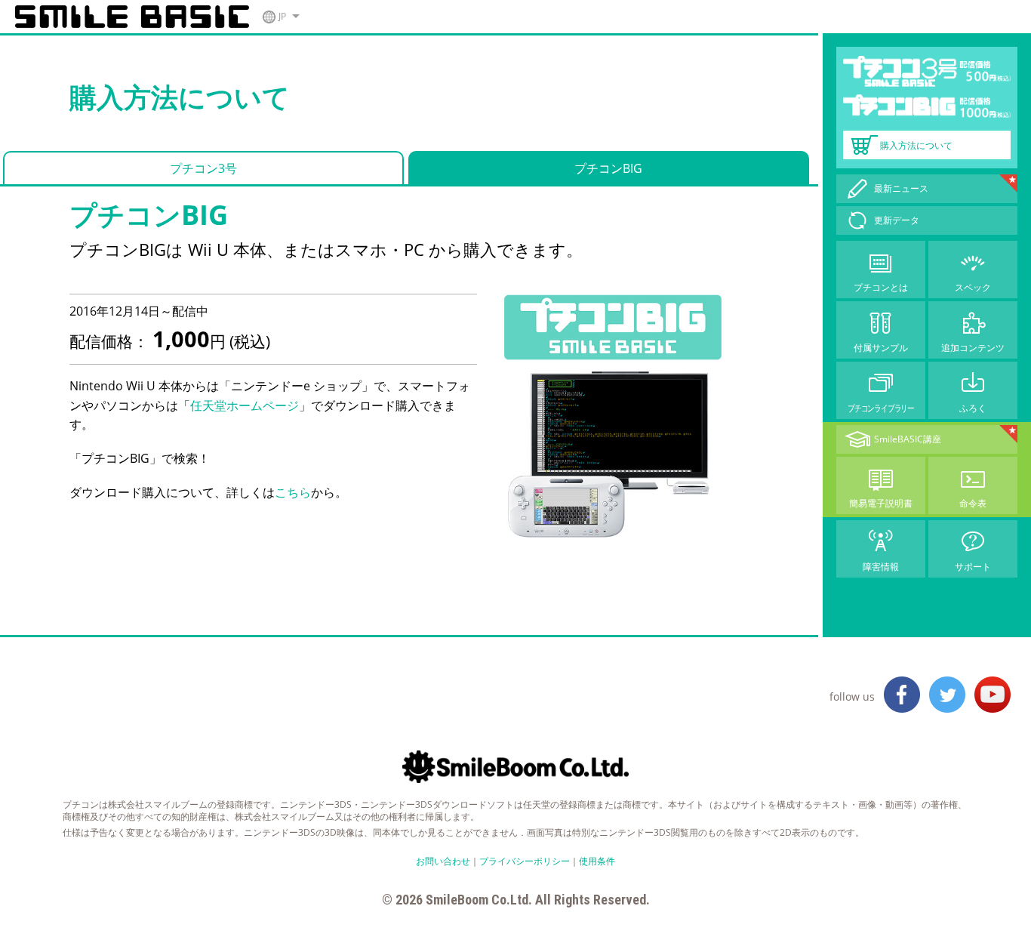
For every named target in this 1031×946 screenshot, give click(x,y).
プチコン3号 (203, 168)
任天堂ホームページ (244, 405)
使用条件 (597, 861)
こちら (293, 492)
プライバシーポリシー (524, 861)
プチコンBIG (608, 168)
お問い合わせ (443, 861)
